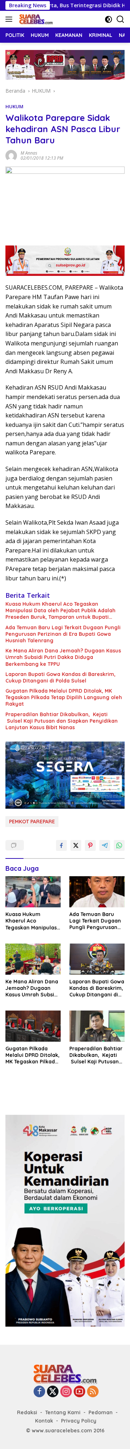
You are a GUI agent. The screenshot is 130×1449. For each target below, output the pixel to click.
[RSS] (93, 1392)
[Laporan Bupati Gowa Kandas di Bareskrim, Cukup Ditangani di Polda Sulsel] (97, 959)
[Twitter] (52, 1392)
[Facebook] (39, 1392)
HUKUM (14, 106)
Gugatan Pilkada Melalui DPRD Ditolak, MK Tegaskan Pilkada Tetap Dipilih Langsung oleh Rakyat (63, 697)
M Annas (29, 153)
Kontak (44, 1421)
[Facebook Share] (61, 845)
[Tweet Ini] (75, 845)
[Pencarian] (120, 19)
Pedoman (100, 1412)
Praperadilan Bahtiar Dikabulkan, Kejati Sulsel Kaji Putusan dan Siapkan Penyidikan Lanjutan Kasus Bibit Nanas (61, 721)
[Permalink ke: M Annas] (11, 154)
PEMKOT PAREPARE (32, 821)
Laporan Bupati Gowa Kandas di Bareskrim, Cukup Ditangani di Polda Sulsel (60, 677)
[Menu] (10, 19)
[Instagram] (66, 1392)
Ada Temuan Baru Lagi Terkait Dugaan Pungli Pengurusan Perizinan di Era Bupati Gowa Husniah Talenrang (63, 634)
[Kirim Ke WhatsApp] (119, 845)
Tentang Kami (63, 1412)
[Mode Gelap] (108, 19)
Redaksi (27, 1412)
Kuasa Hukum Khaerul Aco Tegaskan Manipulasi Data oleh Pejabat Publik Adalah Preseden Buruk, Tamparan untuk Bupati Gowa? (60, 611)
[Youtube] (79, 1392)
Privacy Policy (78, 1421)
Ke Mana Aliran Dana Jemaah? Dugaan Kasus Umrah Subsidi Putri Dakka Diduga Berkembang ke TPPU (63, 657)
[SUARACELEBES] (35, 19)
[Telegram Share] (104, 845)
